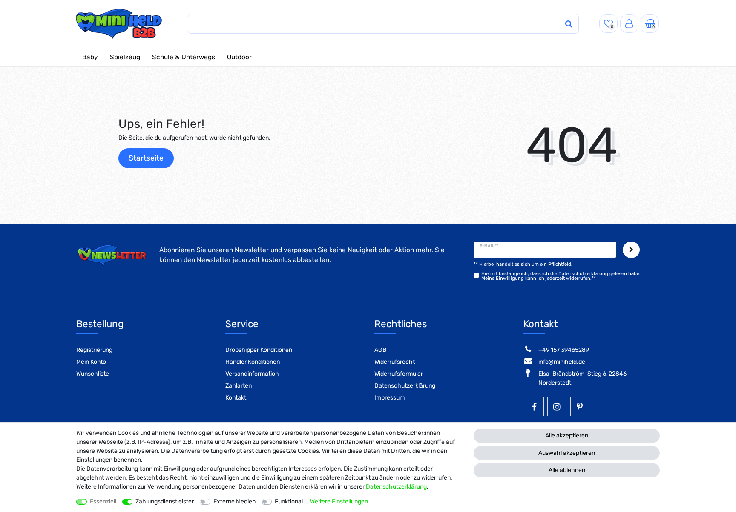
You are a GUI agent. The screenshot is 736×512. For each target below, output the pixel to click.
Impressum (389, 397)
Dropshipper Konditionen (258, 350)
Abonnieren (631, 250)
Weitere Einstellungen (339, 501)
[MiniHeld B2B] (119, 24)
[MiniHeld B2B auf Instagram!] (557, 406)
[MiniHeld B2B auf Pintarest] (580, 406)
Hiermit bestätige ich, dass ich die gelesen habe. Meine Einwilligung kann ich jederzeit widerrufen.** (561, 276)
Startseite (146, 158)
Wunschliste (92, 373)
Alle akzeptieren (566, 435)
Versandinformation (252, 373)
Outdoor (239, 57)
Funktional (289, 501)
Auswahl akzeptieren (566, 453)
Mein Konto (91, 361)
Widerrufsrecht (394, 361)
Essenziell (103, 501)
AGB (380, 350)
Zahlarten (238, 385)
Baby (90, 57)
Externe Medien (234, 501)
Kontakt (235, 397)
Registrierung (94, 350)
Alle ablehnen (567, 470)
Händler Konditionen (252, 361)
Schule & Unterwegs (183, 57)
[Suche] (568, 24)
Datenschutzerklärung (404, 385)
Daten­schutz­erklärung (396, 486)
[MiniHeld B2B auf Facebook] (534, 406)
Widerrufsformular (398, 373)
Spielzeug (125, 57)
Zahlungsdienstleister (164, 501)
